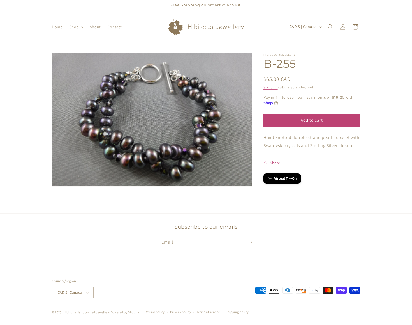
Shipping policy (237, 312)
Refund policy (155, 312)
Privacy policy (180, 312)
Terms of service (208, 312)
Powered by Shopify (124, 312)
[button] (76, 27)
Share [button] (275, 162)
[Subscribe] (250, 242)
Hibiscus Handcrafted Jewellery (86, 312)
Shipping (270, 87)
